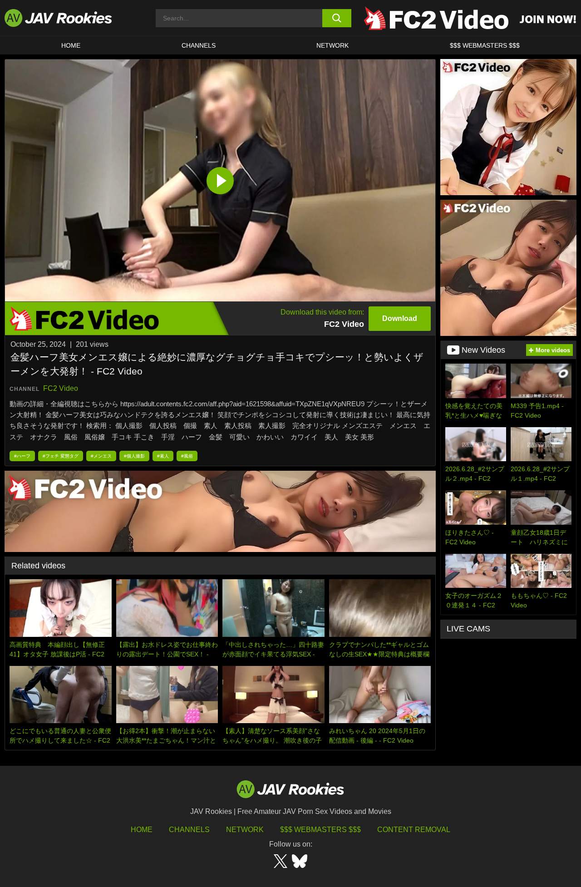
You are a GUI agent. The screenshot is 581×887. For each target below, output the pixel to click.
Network (332, 45)
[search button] (337, 18)
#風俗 (187, 455)
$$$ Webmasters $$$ (320, 829)
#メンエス (101, 455)
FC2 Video (60, 388)
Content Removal (413, 829)
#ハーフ (22, 455)
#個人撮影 (134, 455)
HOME (70, 45)
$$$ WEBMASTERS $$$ (485, 45)
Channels (199, 45)
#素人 (163, 455)
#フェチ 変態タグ (61, 455)
